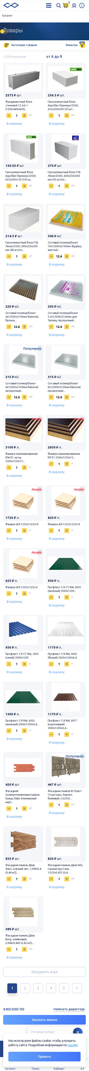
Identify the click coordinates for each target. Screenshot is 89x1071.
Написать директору (69, 1009)
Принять (44, 1056)
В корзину (14, 123)
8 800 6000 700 (13, 1009)
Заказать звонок (44, 1020)
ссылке (72, 1045)
